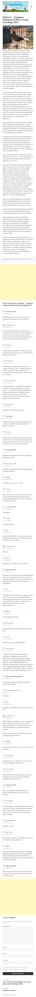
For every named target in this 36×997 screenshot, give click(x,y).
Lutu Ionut (9, 416)
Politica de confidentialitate (9, 994)
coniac (8, 477)
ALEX (7, 846)
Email (5, 953)
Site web (5, 960)
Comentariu (7, 926)
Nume (5, 947)
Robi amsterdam (11, 866)
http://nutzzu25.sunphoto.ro (14, 676)
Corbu (8, 741)
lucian (8, 611)
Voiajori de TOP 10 (26, 259)
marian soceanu (11, 311)
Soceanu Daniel (11, 450)
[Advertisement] (18, 282)
